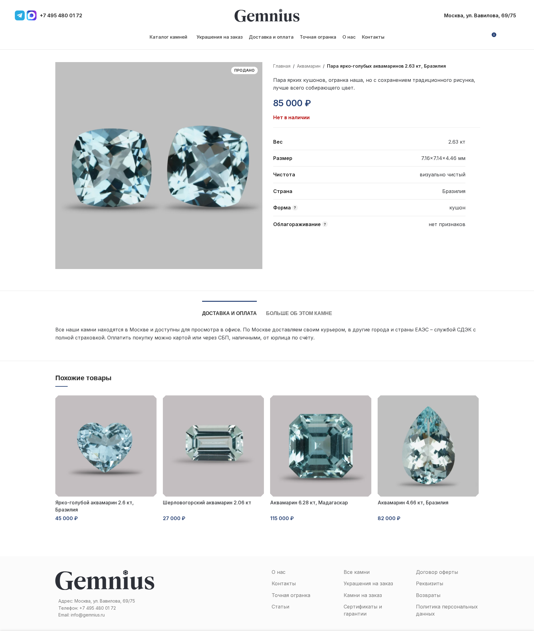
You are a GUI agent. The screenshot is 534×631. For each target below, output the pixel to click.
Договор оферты (437, 572)
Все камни (357, 572)
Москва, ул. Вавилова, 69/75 (480, 15)
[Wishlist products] (503, 37)
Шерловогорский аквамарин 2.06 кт (207, 502)
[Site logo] (267, 15)
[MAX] (31, 15)
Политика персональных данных (447, 610)
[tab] (229, 310)
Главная (281, 66)
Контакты (284, 583)
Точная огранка (291, 595)
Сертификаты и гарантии (363, 610)
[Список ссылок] (104, 608)
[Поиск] (514, 37)
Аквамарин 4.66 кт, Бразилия (413, 502)
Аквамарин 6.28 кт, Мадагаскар (309, 502)
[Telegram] (20, 15)
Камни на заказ (363, 595)
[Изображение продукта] (106, 446)
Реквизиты (429, 583)
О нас (279, 572)
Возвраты (428, 595)
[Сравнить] (330, 103)
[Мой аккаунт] (479, 37)
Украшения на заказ (368, 583)
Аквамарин (308, 66)
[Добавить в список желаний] (319, 103)
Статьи (280, 607)
